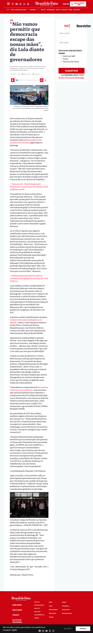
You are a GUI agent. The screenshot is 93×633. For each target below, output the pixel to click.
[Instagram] (13, 4)
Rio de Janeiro (66, 609)
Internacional (51, 9)
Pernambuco (65, 606)
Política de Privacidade (17, 621)
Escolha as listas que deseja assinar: (70, 52)
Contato (15, 615)
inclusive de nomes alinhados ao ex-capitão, (26, 321)
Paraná (64, 602)
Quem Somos (76, 9)
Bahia (50, 602)
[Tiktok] (20, 4)
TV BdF (12, 9)
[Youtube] (17, 4)
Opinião (70, 9)
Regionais (32, 9)
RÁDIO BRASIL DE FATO (20, 9)
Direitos (58, 9)
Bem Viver (64, 9)
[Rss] (28, 4)
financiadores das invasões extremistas (26, 141)
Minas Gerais (52, 613)
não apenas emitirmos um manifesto (29, 388)
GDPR (14, 630)
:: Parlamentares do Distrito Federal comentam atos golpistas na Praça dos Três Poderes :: (29, 278)
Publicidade (17, 610)
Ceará (50, 606)
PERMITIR (83, 628)
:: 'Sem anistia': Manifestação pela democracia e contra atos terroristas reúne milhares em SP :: (29, 186)
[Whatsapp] (24, 4)
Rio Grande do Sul (67, 613)
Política (43, 9)
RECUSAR (67, 628)
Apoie (7, 9)
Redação (37, 74)
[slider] (27, 80)
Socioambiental (39, 614)
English (66, 4)
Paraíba (51, 617)
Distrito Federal (53, 609)
